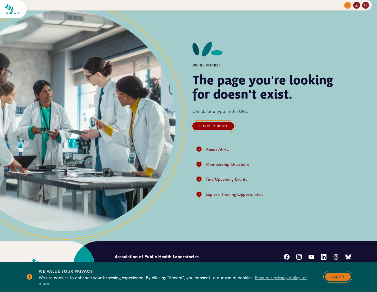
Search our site (213, 126)
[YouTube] (311, 257)
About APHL (217, 149)
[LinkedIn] (324, 257)
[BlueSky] (348, 257)
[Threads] (336, 257)
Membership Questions (228, 164)
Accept (338, 277)
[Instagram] (299, 257)
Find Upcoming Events (226, 179)
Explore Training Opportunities (234, 194)
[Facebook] (287, 257)
